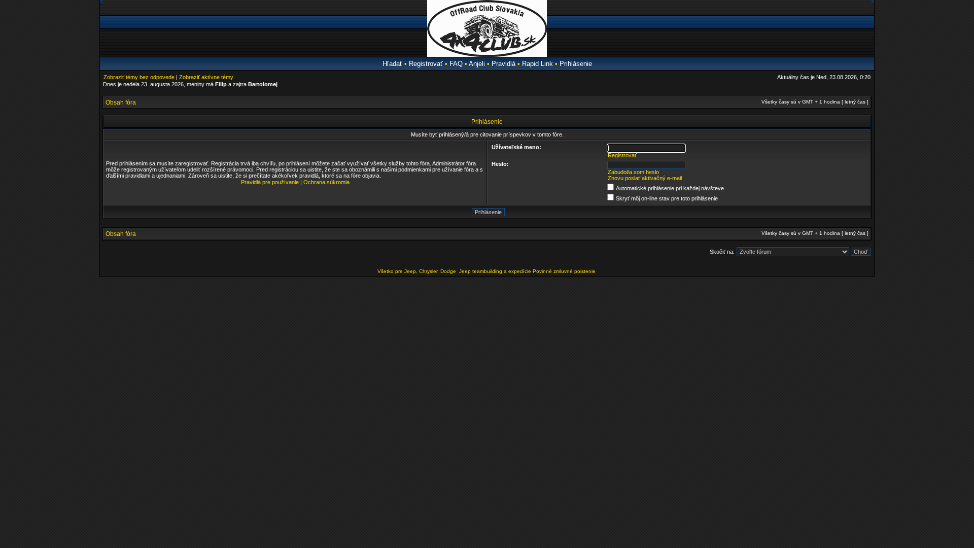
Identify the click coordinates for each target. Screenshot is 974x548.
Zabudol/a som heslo (633, 172)
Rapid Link (537, 63)
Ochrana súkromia (326, 182)
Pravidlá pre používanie (270, 182)
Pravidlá (503, 63)
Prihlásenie (576, 63)
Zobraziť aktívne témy (206, 77)
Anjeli (477, 63)
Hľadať (392, 63)
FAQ (456, 63)
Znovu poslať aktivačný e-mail (645, 178)
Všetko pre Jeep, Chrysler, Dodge (417, 271)
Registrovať (426, 63)
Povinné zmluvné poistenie (564, 271)
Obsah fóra (121, 102)
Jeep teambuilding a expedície (495, 271)
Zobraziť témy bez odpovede (139, 77)
